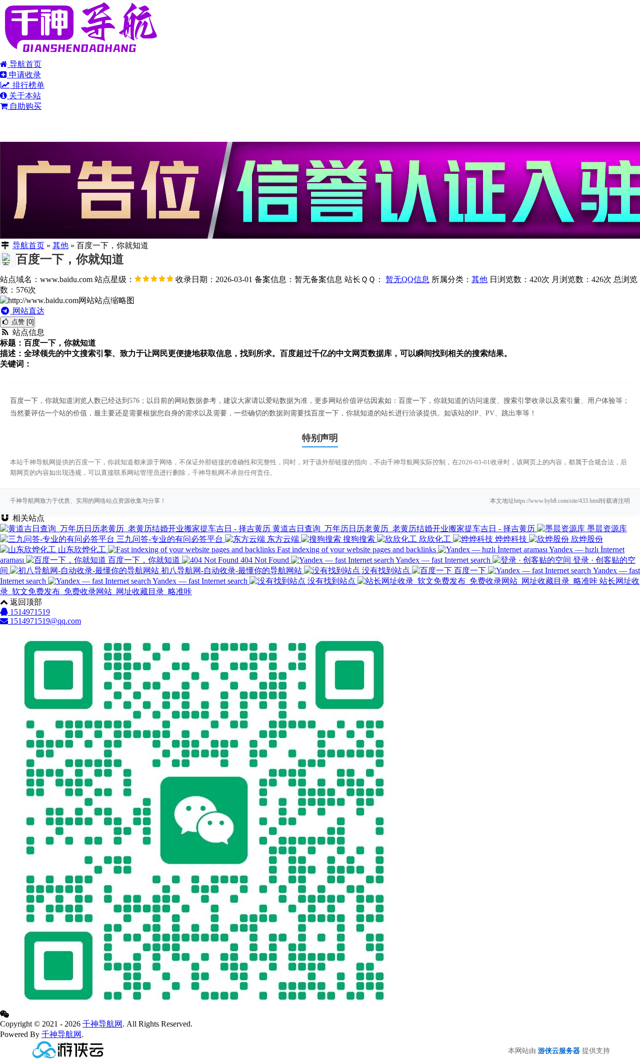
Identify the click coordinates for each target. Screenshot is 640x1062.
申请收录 (24, 74)
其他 (60, 245)
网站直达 (27, 311)
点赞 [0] (22, 322)
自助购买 (25, 106)
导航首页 (25, 64)
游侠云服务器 (559, 1051)
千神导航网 (102, 1024)
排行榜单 (27, 85)
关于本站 (24, 95)
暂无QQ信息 (408, 279)
